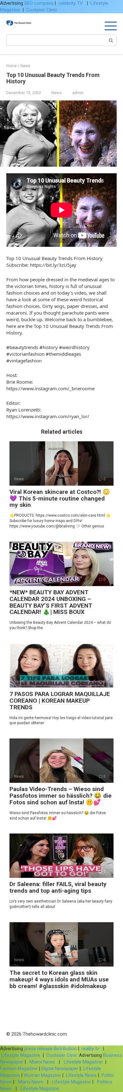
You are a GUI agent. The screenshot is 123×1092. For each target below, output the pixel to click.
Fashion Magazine (19, 1068)
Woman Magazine (42, 1075)
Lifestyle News (81, 1075)
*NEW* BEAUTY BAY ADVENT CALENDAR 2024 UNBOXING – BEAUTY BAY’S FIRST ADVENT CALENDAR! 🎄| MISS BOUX (50, 602)
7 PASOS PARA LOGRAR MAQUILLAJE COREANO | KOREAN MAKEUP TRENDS (59, 700)
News (56, 92)
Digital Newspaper (59, 1068)
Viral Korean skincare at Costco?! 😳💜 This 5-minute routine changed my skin (59, 498)
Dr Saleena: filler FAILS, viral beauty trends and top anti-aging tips (58, 887)
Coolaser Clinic (41, 10)
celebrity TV (71, 3)
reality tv (91, 1048)
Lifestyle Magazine (20, 1055)
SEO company (38, 3)
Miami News (42, 1062)
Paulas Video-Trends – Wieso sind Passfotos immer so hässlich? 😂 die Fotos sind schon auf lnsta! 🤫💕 (60, 795)
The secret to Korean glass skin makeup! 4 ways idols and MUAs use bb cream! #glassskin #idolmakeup (59, 979)
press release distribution (50, 1048)
